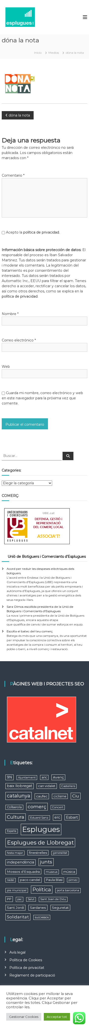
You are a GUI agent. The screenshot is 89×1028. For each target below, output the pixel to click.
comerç (37, 806)
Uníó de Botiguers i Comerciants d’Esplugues (47, 556)
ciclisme (59, 796)
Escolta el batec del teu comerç (30, 631)
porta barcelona (68, 890)
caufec (41, 796)
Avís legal (17, 952)
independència (20, 862)
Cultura (15, 817)
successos (42, 917)
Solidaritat (18, 916)
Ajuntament (27, 777)
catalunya (18, 796)
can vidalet (46, 786)
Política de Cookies (25, 960)
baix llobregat (19, 786)
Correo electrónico (19, 340)
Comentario (13, 175)
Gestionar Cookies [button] (23, 1017)
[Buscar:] (32, 455)
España (11, 831)
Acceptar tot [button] (57, 1017)
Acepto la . (33, 232)
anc (44, 777)
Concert (57, 807)
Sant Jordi (15, 908)
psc (19, 899)
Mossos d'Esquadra (23, 872)
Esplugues (41, 829)
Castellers (68, 786)
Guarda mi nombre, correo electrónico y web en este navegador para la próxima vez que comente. (42, 398)
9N (9, 777)
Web (6, 366)
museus (51, 872)
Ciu (75, 795)
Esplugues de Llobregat (40, 842)
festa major (15, 853)
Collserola (14, 807)
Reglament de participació (32, 975)
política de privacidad (41, 232)
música (69, 872)
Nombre (10, 314)
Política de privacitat (26, 967)
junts (46, 862)
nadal (10, 880)
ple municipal (16, 890)
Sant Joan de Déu (53, 899)
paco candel (30, 880)
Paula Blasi (54, 880)
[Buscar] (68, 456)
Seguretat (60, 908)
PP (9, 899)
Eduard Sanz (39, 817)
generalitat (60, 853)
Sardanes (38, 908)
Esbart (72, 817)
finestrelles (38, 853)
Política (41, 889)
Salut (31, 899)
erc (57, 817)
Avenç (58, 777)
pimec (73, 880)
